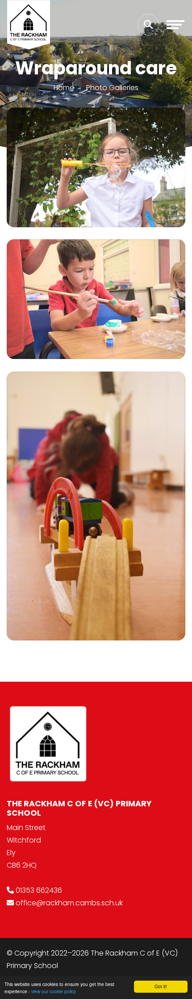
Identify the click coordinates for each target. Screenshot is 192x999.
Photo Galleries (112, 87)
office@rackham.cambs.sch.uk (69, 903)
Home (64, 87)
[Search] (148, 24)
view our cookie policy (53, 991)
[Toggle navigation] (175, 25)
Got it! (160, 986)
